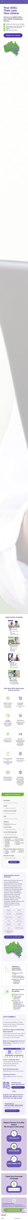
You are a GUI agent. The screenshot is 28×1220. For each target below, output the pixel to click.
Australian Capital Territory (9, 932)
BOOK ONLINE (14, 1151)
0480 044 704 (7, 1045)
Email (5, 816)
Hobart (8, 920)
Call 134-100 (14, 1138)
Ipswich (19, 910)
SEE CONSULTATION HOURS (14, 1210)
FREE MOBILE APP (14, 1163)
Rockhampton (19, 913)
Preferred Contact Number (10, 810)
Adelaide (19, 917)
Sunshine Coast (8, 917)
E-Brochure (17, 1218)
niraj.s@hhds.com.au (9, 1071)
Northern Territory (19, 927)
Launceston (19, 920)
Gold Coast (8, 913)
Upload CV (6, 821)
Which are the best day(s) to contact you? (14, 849)
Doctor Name (7, 800)
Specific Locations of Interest (11, 837)
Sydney (19, 924)
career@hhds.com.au (18, 1043)
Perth (9, 927)
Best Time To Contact (9, 855)
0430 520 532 (19, 1071)
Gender (5, 805)
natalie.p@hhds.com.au (9, 1076)
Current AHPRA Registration (10, 832)
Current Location (8, 827)
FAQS (2, 1218)
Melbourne (8, 924)
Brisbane (9, 910)
